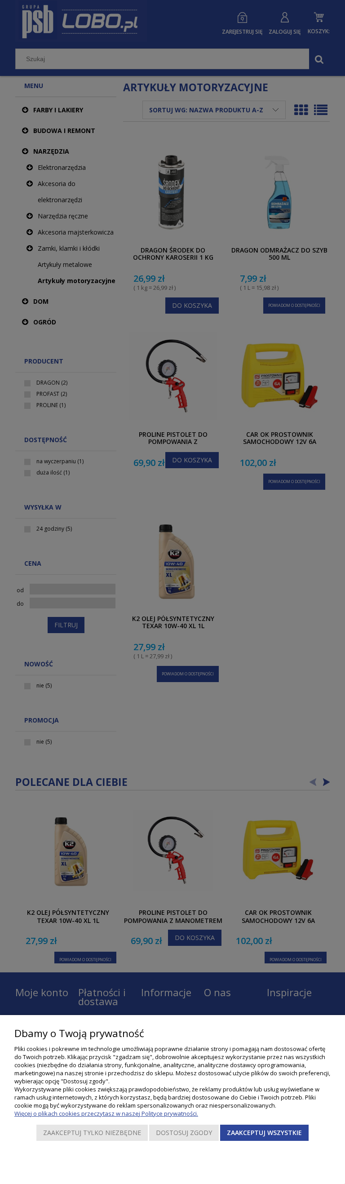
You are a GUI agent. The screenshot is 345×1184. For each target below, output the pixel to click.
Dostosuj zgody (184, 1132)
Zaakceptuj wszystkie (264, 1132)
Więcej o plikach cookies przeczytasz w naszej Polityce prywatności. (106, 1113)
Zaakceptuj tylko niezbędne (92, 1132)
